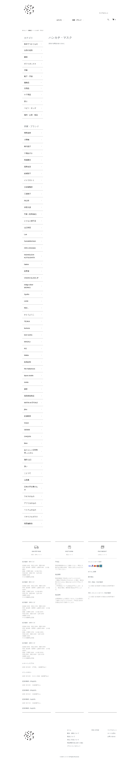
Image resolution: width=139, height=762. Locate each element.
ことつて (27, 473)
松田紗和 (27, 362)
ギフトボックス (30, 64)
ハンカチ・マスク (38, 30)
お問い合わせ (111, 736)
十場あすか (28, 153)
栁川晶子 (27, 146)
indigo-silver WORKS (28, 286)
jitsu (25, 409)
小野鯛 (26, 140)
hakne (26, 264)
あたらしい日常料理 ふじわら (31, 451)
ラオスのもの (29, 496)
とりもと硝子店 (30, 221)
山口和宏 (27, 228)
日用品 (26, 88)
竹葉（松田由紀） (31, 214)
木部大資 (27, 207)
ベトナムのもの (30, 510)
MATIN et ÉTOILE (31, 403)
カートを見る (111, 733)
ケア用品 (27, 95)
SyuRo (26, 294)
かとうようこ (29, 315)
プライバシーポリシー (73, 746)
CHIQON (27, 436)
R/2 (25, 348)
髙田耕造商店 (29, 396)
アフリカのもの (30, 503)
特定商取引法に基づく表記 (75, 743)
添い (26, 466)
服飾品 (30, 30)
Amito (26, 382)
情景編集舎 (28, 523)
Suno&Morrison (30, 241)
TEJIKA (27, 321)
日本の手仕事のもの (31, 488)
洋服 (26, 70)
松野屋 (26, 271)
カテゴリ (59, 20)
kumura (27, 328)
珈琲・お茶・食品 (31, 115)
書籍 (26, 57)
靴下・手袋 (28, 76)
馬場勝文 (27, 160)
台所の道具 (28, 50)
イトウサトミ (29, 180)
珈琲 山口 (27, 460)
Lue (25, 234)
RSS (93, 730)
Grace (26, 423)
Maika (26, 355)
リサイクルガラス (31, 517)
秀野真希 (27, 133)
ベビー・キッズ (30, 108)
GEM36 (27, 430)
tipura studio (28, 376)
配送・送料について (73, 733)
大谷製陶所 (28, 187)
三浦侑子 (27, 194)
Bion (26, 443)
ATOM (97, 730)
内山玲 (26, 201)
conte (26, 301)
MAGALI (27, 342)
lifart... (26, 308)
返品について (71, 736)
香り (26, 101)
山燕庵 (26, 480)
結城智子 (27, 173)
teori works (28, 335)
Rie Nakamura (29, 369)
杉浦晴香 (27, 416)
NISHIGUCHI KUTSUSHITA (29, 256)
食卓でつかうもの (31, 44)
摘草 (26, 389)
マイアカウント (103, 13)
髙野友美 (27, 167)
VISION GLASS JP (31, 278)
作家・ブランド (77, 20)
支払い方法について (73, 739)
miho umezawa (30, 248)
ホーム (24, 30)
